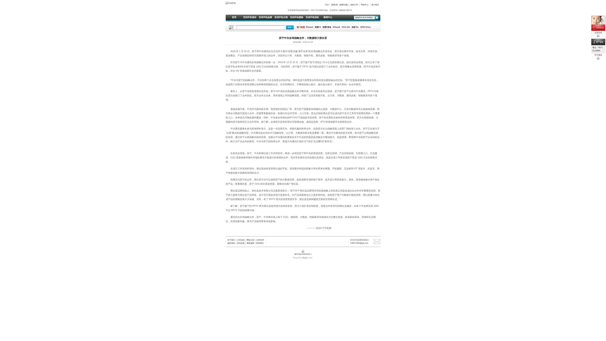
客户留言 (375, 5)
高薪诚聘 (250, 243)
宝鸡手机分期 (281, 17)
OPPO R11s (365, 27)
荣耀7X (318, 27)
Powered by (300, 258)
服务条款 (231, 243)
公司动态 (241, 240)
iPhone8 (336, 27)
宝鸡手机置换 (296, 17)
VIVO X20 (346, 27)
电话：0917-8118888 (597, 49)
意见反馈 (241, 243)
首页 (234, 17)
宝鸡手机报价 (249, 17)
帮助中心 (364, 5)
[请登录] (334, 5)
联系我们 (260, 243)
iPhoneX (309, 27)
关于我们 (231, 240)
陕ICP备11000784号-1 (303, 254)
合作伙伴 (260, 240)
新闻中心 (328, 17)
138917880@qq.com (359, 243)
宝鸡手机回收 (312, 17)
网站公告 (250, 240)
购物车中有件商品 (364, 17)
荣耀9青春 (327, 27)
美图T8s (355, 27)
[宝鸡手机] (231, 3)
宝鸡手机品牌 (265, 17)
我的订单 (354, 5)
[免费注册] (343, 5)
